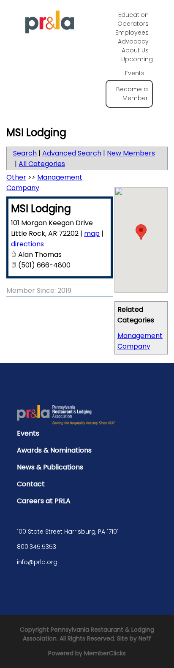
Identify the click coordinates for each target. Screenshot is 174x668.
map (92, 233)
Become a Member (132, 93)
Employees (132, 32)
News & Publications (50, 467)
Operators (133, 23)
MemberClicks (105, 653)
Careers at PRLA (44, 501)
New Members (131, 153)
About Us (135, 50)
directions (27, 244)
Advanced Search (71, 153)
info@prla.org (37, 562)
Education (133, 15)
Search (25, 153)
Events (28, 433)
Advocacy (133, 41)
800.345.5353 (36, 547)
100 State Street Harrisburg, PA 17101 (68, 531)
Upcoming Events (137, 66)
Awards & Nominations (54, 450)
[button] (141, 232)
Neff (145, 638)
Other (16, 177)
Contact (31, 484)
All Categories (42, 164)
